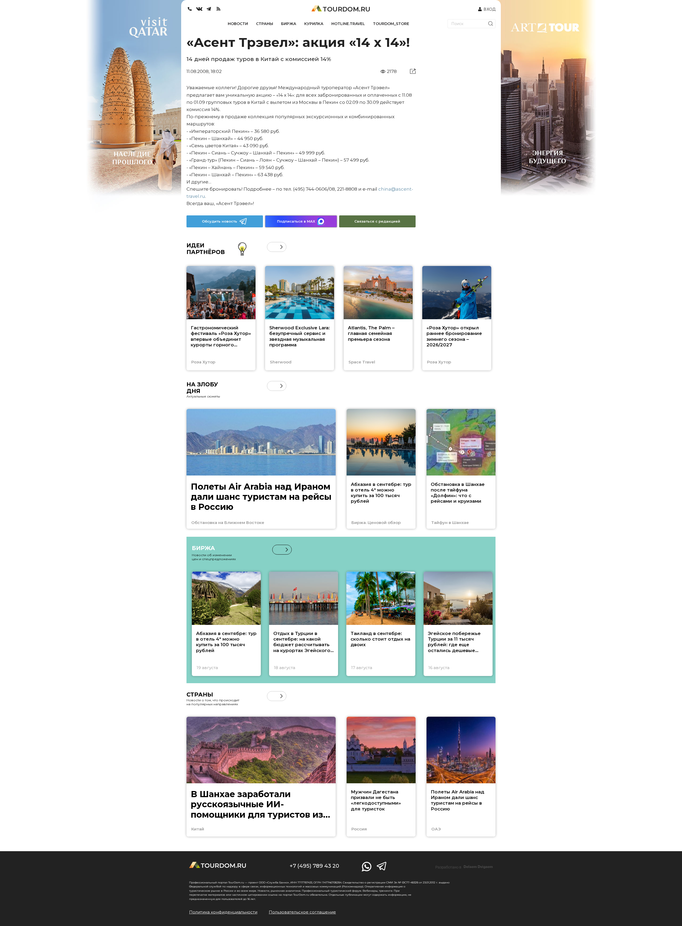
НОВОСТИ (238, 23)
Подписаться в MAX (296, 221)
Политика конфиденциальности (223, 912)
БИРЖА (288, 23)
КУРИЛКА (313, 23)
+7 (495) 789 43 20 (314, 866)
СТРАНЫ (264, 23)
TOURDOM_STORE (391, 23)
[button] (272, 247)
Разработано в (464, 867)
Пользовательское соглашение (302, 912)
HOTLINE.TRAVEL (348, 23)
